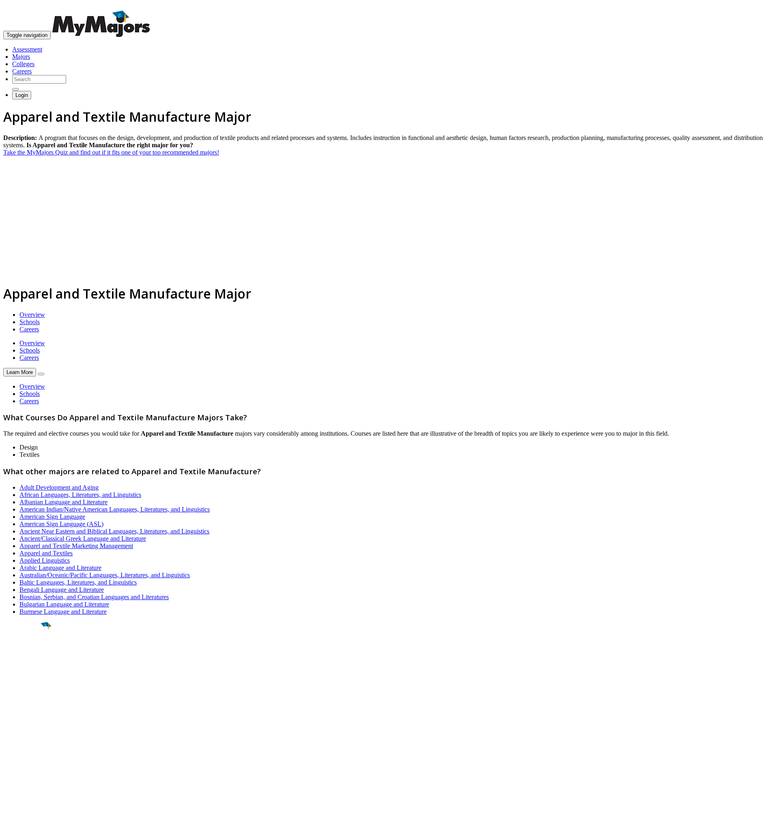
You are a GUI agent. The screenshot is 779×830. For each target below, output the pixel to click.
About (13, 718)
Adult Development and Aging (59, 487)
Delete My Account (28, 764)
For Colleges (19, 749)
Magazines (17, 756)
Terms (11, 819)
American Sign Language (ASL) (61, 523)
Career (24, 688)
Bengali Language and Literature (61, 589)
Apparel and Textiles (46, 553)
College (25, 670)
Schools (29, 321)
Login (21, 95)
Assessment (27, 49)
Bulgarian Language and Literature (64, 604)
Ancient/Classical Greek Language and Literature (82, 538)
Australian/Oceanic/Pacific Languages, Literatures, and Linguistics (104, 575)
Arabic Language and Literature (60, 567)
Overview (32, 314)
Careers (22, 71)
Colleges (23, 63)
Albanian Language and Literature (63, 502)
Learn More (19, 372)
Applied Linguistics (44, 560)
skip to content (759, 6)
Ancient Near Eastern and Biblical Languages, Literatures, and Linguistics (114, 531)
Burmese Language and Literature (63, 611)
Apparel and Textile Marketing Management (76, 545)
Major (22, 653)
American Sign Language (52, 516)
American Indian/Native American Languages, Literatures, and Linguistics (114, 509)
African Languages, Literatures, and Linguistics (80, 494)
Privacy (33, 819)
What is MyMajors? (28, 734)
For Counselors (23, 742)
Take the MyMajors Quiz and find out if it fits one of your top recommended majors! (111, 152)
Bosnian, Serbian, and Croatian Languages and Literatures (94, 596)
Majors (21, 56)
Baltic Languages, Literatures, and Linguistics (78, 582)
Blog (9, 771)
